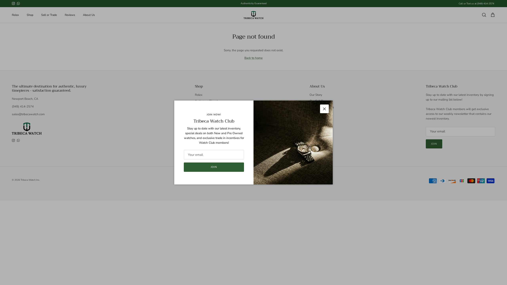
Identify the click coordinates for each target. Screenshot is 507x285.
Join (214, 167)
